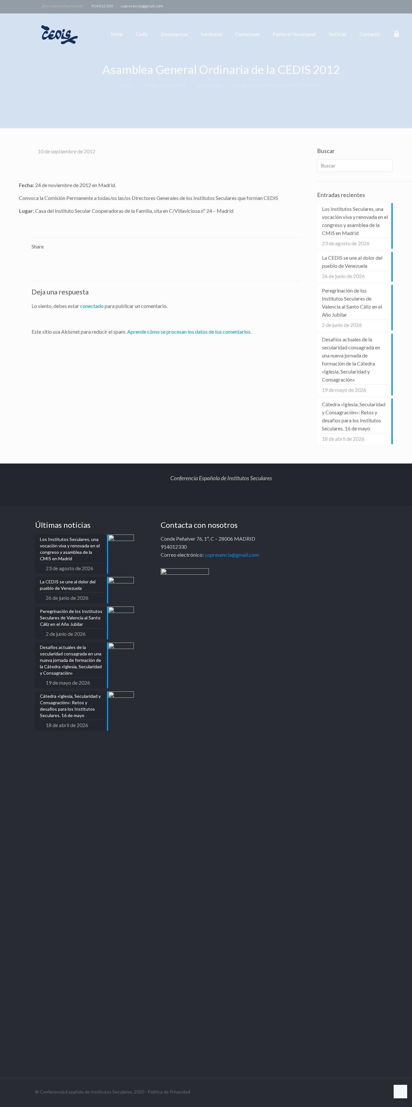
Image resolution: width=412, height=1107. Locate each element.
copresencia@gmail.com (142, 6)
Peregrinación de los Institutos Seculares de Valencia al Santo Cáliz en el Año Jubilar (352, 302)
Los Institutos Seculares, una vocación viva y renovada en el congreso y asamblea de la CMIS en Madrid (355, 221)
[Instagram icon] (388, 6)
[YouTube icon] (380, 6)
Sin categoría (209, 85)
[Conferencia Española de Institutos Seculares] (60, 34)
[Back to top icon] (400, 1091)
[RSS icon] (396, 6)
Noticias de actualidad (164, 85)
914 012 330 (102, 6)
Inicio (127, 85)
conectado (92, 306)
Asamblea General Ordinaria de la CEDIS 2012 (276, 85)
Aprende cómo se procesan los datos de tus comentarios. (189, 331)
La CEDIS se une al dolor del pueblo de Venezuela (352, 262)
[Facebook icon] (364, 6)
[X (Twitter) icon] (372, 6)
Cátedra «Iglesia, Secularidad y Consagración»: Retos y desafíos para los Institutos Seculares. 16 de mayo (353, 416)
